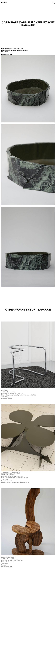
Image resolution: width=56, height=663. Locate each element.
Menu (4, 2)
